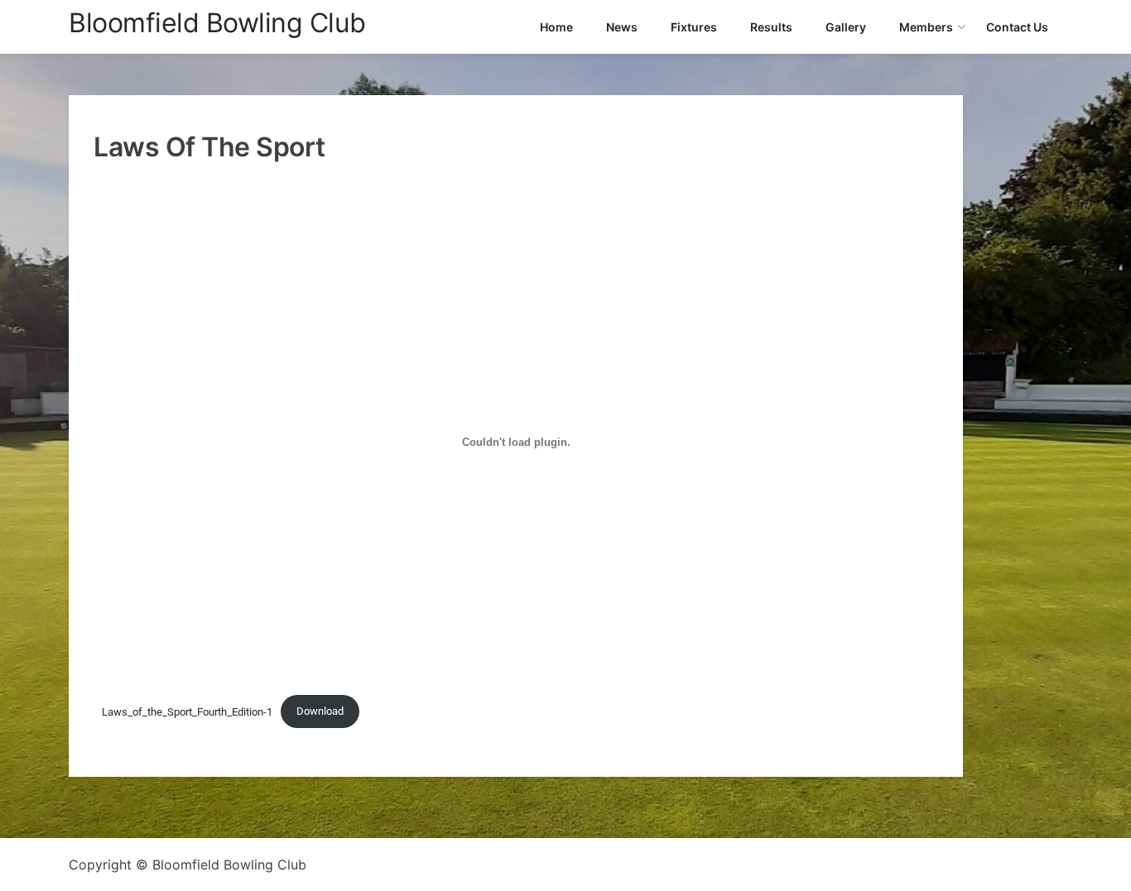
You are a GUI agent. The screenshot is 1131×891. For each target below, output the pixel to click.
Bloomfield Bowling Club (217, 23)
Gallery (845, 27)
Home (556, 27)
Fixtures (694, 27)
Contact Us (1017, 27)
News (622, 27)
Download (320, 711)
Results (771, 27)
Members (926, 27)
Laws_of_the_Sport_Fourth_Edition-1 (187, 711)
